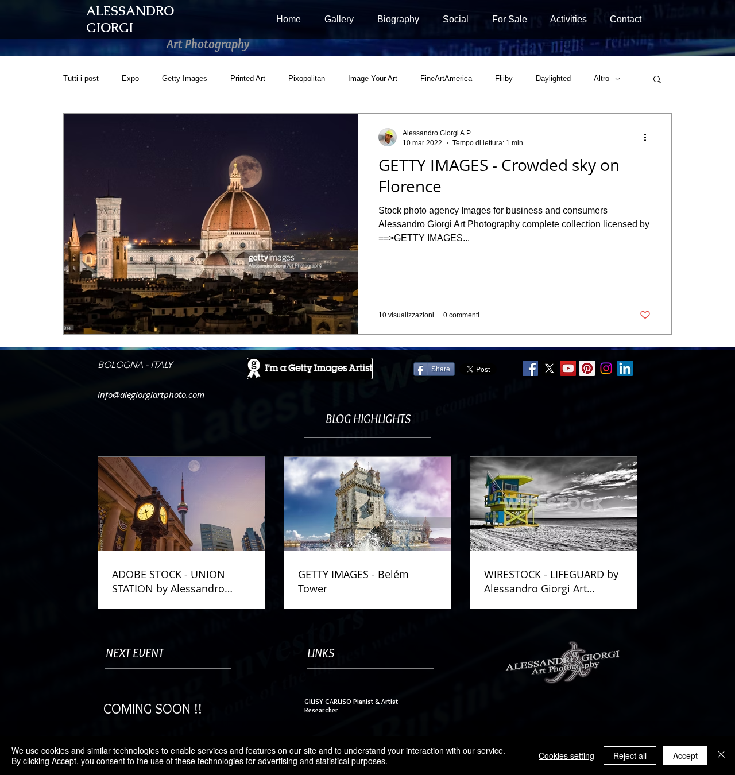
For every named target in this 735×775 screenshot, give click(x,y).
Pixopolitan (306, 78)
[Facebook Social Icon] (530, 368)
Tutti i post (81, 78)
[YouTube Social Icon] (568, 368)
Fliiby (504, 78)
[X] (549, 368)
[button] (338, 19)
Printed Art (247, 78)
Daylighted (553, 78)
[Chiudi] (721, 755)
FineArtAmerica (446, 78)
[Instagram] (606, 368)
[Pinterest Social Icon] (587, 368)
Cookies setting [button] (566, 755)
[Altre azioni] (649, 137)
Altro (601, 78)
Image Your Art (372, 78)
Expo (130, 78)
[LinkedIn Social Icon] (625, 368)
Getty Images (184, 78)
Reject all (630, 755)
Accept (685, 755)
